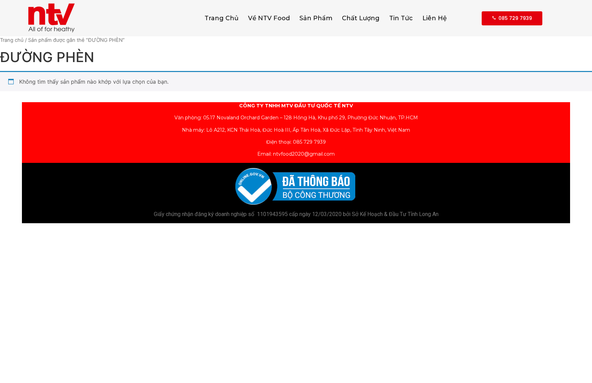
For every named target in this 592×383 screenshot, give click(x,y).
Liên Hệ (434, 18)
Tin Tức (401, 18)
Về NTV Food (269, 18)
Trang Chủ (221, 18)
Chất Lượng (361, 18)
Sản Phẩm (315, 18)
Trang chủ (12, 40)
